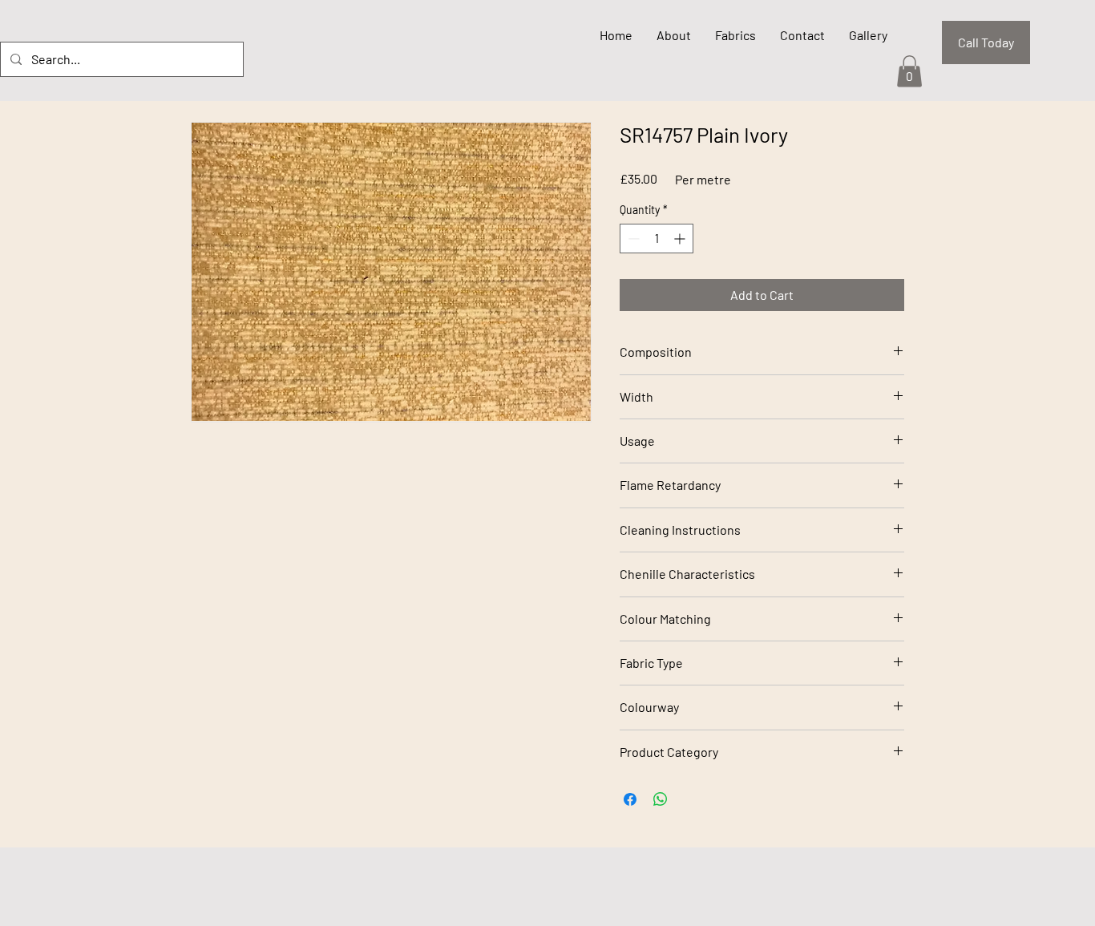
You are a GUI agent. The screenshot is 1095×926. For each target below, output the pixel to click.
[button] (909, 71)
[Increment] (681, 238)
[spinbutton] (656, 238)
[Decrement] (632, 238)
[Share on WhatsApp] (660, 799)
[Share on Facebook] (630, 799)
